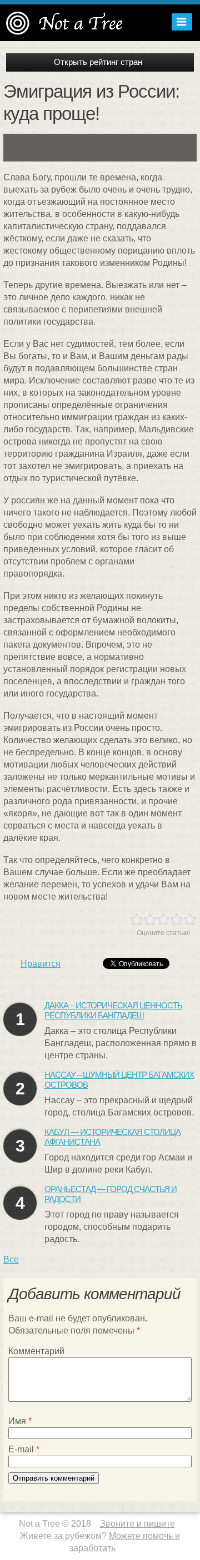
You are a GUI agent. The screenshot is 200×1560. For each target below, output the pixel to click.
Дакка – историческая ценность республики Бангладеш (113, 1010)
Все (11, 1259)
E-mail (23, 1449)
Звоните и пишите (137, 1523)
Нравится (41, 963)
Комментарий (36, 1351)
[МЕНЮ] (179, 22)
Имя (20, 1421)
